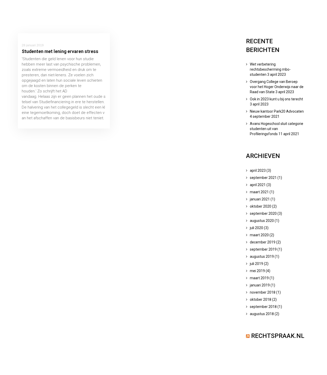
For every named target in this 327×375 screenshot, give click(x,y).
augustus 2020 (262, 221)
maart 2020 (259, 235)
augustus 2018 (262, 314)
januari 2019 (260, 285)
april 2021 (258, 185)
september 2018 (263, 307)
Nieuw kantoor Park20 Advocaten (277, 111)
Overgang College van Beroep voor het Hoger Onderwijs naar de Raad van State (276, 87)
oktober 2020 (260, 206)
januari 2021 (260, 199)
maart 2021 (259, 192)
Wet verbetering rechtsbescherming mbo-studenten (270, 69)
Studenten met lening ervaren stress (60, 51)
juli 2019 (256, 264)
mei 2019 (257, 271)
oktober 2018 (260, 299)
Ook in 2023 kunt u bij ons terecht (276, 99)
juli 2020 (256, 228)
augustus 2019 (262, 256)
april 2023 (258, 170)
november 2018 (262, 292)
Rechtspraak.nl (277, 335)
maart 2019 (259, 278)
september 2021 (263, 178)
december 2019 (262, 242)
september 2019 (263, 249)
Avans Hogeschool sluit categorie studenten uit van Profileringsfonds (276, 129)
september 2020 (263, 213)
